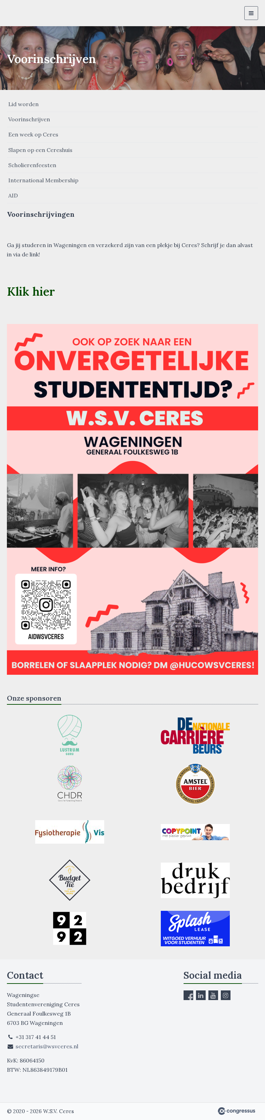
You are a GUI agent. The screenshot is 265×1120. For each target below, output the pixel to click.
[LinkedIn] (201, 995)
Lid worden (23, 104)
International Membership (43, 180)
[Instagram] (225, 995)
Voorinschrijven (29, 119)
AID (13, 195)
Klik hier (31, 291)
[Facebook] (188, 995)
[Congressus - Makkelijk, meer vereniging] (236, 1111)
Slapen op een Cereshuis (40, 149)
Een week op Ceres (33, 134)
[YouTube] (213, 995)
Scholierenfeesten (32, 165)
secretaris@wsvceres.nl (47, 1046)
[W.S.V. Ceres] (20, 13)
